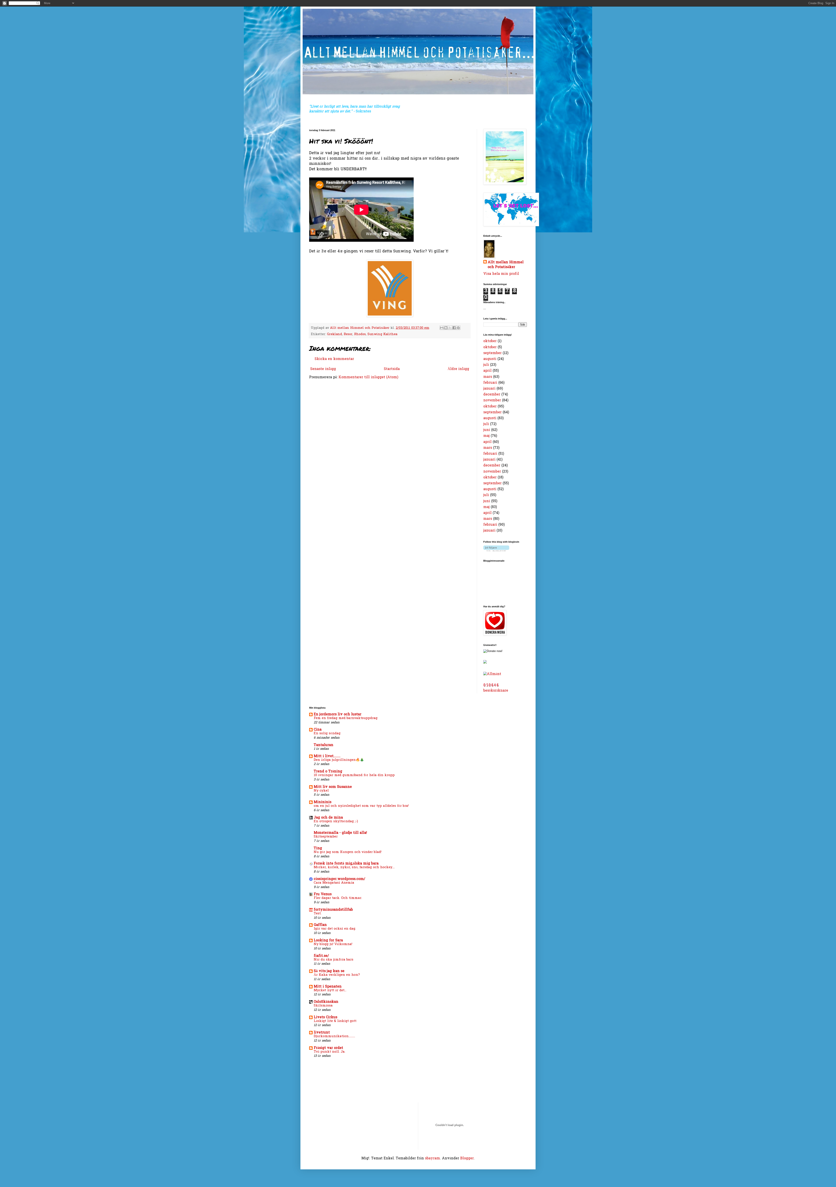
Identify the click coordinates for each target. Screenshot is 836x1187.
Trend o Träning (328, 771)
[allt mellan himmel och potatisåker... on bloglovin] (496, 550)
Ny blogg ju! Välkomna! (333, 944)
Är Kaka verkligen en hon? (337, 975)
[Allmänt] (492, 674)
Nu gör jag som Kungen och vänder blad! (347, 852)
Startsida (392, 369)
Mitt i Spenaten (328, 986)
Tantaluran (323, 745)
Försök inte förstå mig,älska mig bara (346, 863)
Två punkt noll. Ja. (329, 1051)
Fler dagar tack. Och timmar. (338, 898)
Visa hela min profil (501, 274)
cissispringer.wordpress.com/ (339, 879)
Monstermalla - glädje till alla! (340, 833)
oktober (490, 341)
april (487, 370)
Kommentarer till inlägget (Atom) (368, 377)
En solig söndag (327, 733)
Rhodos (360, 334)
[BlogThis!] (446, 328)
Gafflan (320, 925)
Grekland (334, 334)
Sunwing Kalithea (382, 334)
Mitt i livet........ (327, 756)
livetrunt (322, 1032)
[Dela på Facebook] (454, 328)
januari (489, 388)
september (492, 353)
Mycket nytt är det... (330, 990)
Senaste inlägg (323, 369)
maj (486, 436)
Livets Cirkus (325, 1017)
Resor (348, 334)
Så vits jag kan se (329, 971)
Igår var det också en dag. (335, 928)
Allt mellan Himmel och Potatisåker (506, 265)
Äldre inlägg (458, 369)
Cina (318, 729)
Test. (317, 913)
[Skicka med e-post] (442, 328)
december (491, 394)
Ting (318, 848)
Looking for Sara (328, 940)
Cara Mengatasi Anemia (334, 882)
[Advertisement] (322, 1080)
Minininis (322, 802)
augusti (489, 359)
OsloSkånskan (326, 1002)
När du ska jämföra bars (333, 959)
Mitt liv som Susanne (333, 787)
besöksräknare (495, 690)
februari (490, 382)
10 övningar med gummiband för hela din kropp (354, 775)
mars (487, 377)
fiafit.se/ (321, 956)
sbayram (432, 1158)
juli (486, 365)
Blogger (467, 1158)
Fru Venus (323, 894)
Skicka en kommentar (334, 359)
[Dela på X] (450, 328)
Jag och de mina (328, 817)
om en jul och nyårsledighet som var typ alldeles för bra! (361, 806)
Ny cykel (321, 790)
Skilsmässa (323, 1005)
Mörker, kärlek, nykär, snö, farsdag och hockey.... (354, 867)
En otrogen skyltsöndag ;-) (336, 821)
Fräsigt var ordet (328, 1048)
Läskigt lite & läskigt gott (335, 1021)
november (492, 400)
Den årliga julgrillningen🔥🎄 (339, 760)
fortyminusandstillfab (333, 909)
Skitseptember (326, 836)
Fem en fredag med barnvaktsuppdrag (346, 718)
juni (486, 430)
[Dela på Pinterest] (458, 328)
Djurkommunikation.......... (334, 1036)
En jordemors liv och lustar (337, 714)
